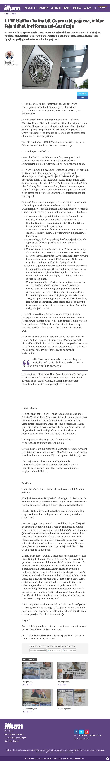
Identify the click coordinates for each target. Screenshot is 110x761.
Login (102, 8)
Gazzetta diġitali (12, 741)
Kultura (43, 8)
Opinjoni (56, 8)
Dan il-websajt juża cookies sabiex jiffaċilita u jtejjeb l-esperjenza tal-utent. (55, 758)
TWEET (83, 94)
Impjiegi (77, 8)
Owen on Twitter (55, 650)
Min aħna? (9, 731)
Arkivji (88, 8)
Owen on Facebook (70, 650)
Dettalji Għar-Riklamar (14, 734)
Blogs (14, 14)
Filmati (67, 8)
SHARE (83, 97)
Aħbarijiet (31, 8)
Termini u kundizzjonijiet (15, 738)
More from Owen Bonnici (38, 650)
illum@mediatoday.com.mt (90, 735)
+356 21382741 (83, 739)
